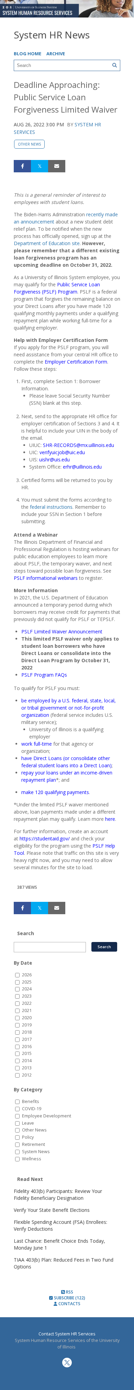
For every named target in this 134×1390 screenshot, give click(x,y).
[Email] (56, 166)
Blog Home (27, 53)
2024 (27, 989)
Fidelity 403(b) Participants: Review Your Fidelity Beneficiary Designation (58, 1194)
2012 (27, 1075)
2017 (27, 1039)
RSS (69, 1292)
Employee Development (46, 1116)
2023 (27, 996)
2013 (27, 1068)
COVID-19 (31, 1109)
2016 (27, 1046)
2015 (27, 1053)
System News (36, 1151)
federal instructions (51, 507)
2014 (27, 1061)
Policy (28, 1137)
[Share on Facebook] (22, 166)
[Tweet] (39, 166)
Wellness (31, 1159)
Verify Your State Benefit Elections (52, 1210)
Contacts (68, 1304)
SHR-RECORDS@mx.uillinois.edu (78, 445)
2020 (27, 1018)
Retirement (33, 1144)
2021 (27, 1010)
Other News (29, 144)
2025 (27, 982)
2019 (27, 1025)
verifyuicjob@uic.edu (62, 452)
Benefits (30, 1101)
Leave (28, 1123)
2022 (27, 1003)
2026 (27, 975)
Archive (55, 53)
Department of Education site (47, 243)
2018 (27, 1032)
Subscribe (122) (69, 1298)
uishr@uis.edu (54, 459)
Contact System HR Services (67, 1334)
